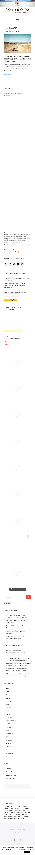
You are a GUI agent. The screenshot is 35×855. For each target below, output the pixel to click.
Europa (8, 698)
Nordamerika (9, 733)
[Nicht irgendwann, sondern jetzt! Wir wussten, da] (17, 441)
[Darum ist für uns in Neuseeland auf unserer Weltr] (17, 414)
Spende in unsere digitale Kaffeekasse (15, 292)
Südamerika (9, 746)
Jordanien (8, 708)
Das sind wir (9, 695)
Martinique (9, 724)
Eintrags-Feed (10, 772)
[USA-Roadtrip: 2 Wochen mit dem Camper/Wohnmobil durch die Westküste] (17, 43)
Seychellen (9, 740)
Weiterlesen (7, 74)
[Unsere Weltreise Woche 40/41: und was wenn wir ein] (17, 547)
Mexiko (8, 730)
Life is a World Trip (11, 721)
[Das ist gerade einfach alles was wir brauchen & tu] (17, 361)
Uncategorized (10, 753)
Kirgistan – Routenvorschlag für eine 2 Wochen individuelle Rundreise (16, 653)
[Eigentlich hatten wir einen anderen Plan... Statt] (17, 388)
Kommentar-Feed (11, 775)
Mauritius (8, 727)
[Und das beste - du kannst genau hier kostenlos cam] (17, 520)
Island (7, 704)
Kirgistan (8, 714)
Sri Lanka (8, 743)
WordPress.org (10, 778)
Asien (7, 691)
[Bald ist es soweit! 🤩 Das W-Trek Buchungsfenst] (17, 494)
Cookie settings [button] (17, 852)
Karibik (8, 711)
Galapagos (9, 701)
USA (7, 756)
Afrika (7, 688)
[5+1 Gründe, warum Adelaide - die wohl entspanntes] (17, 573)
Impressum (17, 832)
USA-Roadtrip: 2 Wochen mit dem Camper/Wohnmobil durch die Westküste (17, 58)
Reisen (8, 737)
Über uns (8, 750)
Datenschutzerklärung (17, 830)
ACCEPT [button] (27, 852)
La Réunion (9, 717)
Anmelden (8, 768)
